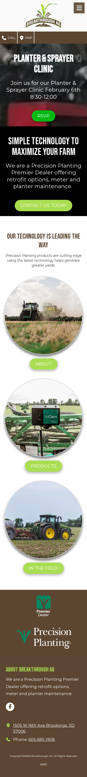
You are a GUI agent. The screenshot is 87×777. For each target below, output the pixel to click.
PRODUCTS (43, 466)
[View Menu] (79, 7)
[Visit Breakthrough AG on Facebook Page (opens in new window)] (10, 707)
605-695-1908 (42, 739)
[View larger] (43, 606)
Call (11, 38)
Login (43, 763)
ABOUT (44, 364)
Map (28, 38)
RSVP (43, 116)
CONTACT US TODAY (43, 205)
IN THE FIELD (43, 568)
